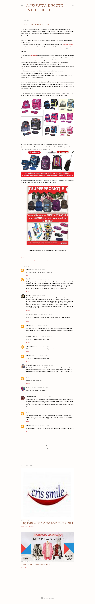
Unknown (29, 269)
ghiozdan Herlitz (29, 260)
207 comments (29, 526)
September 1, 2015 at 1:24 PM (41, 425)
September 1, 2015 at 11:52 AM (44, 396)
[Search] (73, 5)
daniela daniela (31, 397)
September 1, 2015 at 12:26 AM (41, 346)
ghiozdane (33, 55)
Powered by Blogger (49, 598)
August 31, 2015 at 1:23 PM (39, 295)
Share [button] (22, 257)
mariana (29, 295)
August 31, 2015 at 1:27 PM (45, 314)
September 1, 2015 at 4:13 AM (41, 378)
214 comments (29, 567)
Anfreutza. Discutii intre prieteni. (44, 7)
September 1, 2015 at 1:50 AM (45, 365)
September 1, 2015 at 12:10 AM (44, 336)
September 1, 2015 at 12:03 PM (41, 413)
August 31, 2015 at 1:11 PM (42, 279)
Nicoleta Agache (31, 314)
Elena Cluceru (30, 337)
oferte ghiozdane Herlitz (50, 260)
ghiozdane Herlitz (39, 260)
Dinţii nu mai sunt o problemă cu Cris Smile (47, 523)
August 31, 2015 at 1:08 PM (40, 269)
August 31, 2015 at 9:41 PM (40, 325)
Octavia (28, 387)
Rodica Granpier (31, 365)
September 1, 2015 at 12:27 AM (41, 355)
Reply (28, 275)
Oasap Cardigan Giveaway (36, 564)
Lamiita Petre (30, 279)
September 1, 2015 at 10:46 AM (40, 387)
